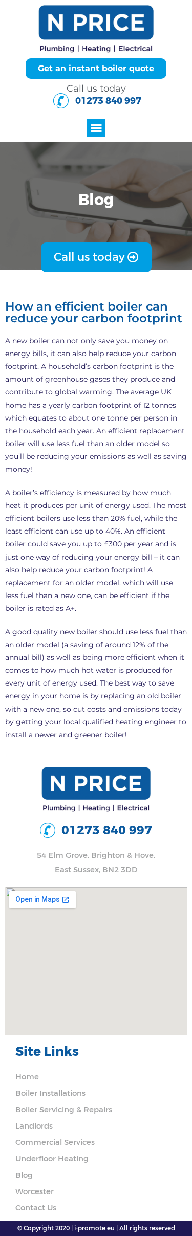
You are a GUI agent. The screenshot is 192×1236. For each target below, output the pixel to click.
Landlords (34, 1126)
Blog (24, 1175)
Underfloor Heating (52, 1159)
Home (27, 1077)
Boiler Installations (50, 1093)
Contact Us (35, 1208)
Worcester (34, 1191)
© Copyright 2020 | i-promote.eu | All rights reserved (96, 1228)
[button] (96, 128)
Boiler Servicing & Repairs (63, 1110)
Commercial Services (55, 1142)
